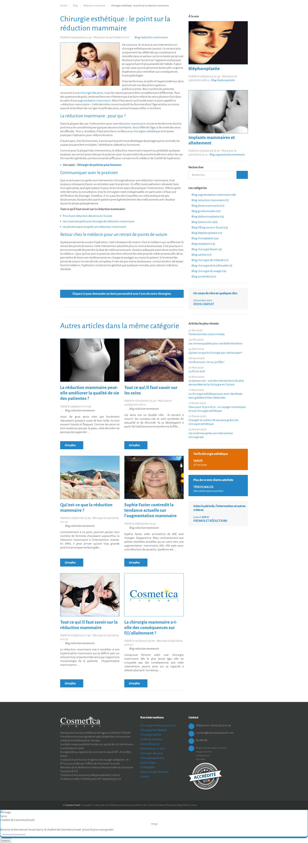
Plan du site (172, 805)
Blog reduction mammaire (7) (210, 200)
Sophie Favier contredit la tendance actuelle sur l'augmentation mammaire (150, 510)
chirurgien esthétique (146, 131)
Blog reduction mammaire (151, 37)
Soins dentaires (149, 744)
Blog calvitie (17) (201, 254)
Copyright (86, 805)
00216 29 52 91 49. (220, 725)
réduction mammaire (132, 123)
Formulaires (160, 805)
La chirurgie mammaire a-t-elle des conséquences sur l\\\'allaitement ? (150, 627)
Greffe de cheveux (151, 739)
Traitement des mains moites (206, 334)
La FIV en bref (196, 371)
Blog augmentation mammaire (227, 154)
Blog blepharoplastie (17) (206, 232)
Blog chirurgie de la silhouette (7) (211, 265)
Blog (75, 5)
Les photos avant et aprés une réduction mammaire (94, 226)
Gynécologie (148, 762)
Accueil (63, 5)
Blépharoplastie (204, 68)
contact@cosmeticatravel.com (215, 732)
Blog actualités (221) (203, 276)
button (5, 840)
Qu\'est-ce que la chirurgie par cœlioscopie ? (215, 352)
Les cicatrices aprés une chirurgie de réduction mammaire (98, 221)
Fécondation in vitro (152, 748)
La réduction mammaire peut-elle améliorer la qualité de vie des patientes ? (89, 393)
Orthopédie (147, 767)
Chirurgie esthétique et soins (158, 725)
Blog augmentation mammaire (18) (213, 194)
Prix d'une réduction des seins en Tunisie (87, 215)
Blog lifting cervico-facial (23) (209, 227)
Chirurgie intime (150, 734)
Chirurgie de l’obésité (153, 730)
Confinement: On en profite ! (206, 362)
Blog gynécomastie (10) (206, 211)
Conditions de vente (101, 805)
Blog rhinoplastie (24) (204, 238)
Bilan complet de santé (154, 771)
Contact (193, 805)
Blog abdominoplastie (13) (207, 216)
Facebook (201, 740)
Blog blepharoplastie (223, 80)
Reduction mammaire (94, 5)
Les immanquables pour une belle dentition (215, 343)
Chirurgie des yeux (151, 753)
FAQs (186, 805)
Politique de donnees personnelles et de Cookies (132, 805)
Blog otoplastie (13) (203, 243)
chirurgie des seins (91, 92)
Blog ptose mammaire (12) (207, 205)
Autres (144, 776)
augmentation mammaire (94, 100)
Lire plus (70, 445)
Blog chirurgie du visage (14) (208, 271)
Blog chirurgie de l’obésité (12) (210, 260)
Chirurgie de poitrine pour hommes (99, 165)
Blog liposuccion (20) (204, 222)
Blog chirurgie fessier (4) (206, 249)
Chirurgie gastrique (152, 758)
